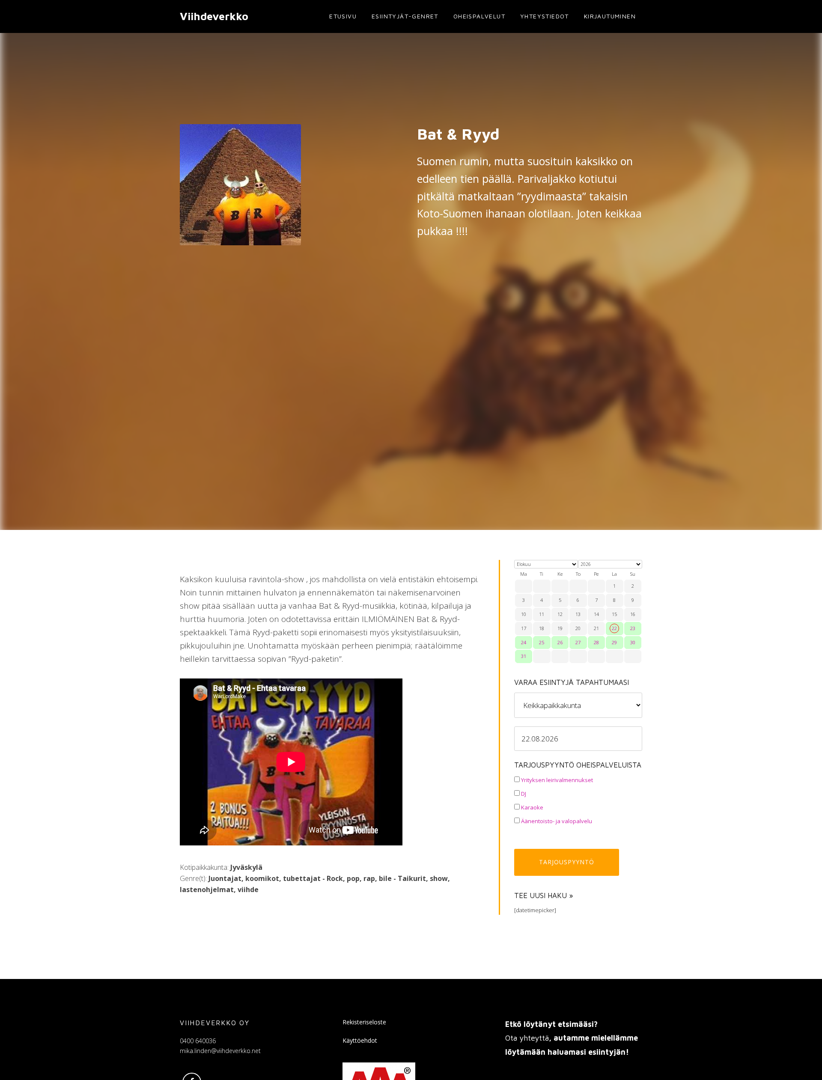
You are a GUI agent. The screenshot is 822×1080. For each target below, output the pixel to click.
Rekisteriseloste (364, 1022)
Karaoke (531, 807)
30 (632, 642)
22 (614, 628)
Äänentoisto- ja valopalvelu (556, 821)
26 (560, 642)
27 (578, 642)
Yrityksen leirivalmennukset (556, 780)
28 (596, 642)
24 (523, 642)
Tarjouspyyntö (566, 862)
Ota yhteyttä (527, 1037)
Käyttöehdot (359, 1040)
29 (614, 642)
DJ (523, 793)
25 (541, 642)
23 (632, 628)
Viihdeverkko (214, 16)
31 (523, 656)
